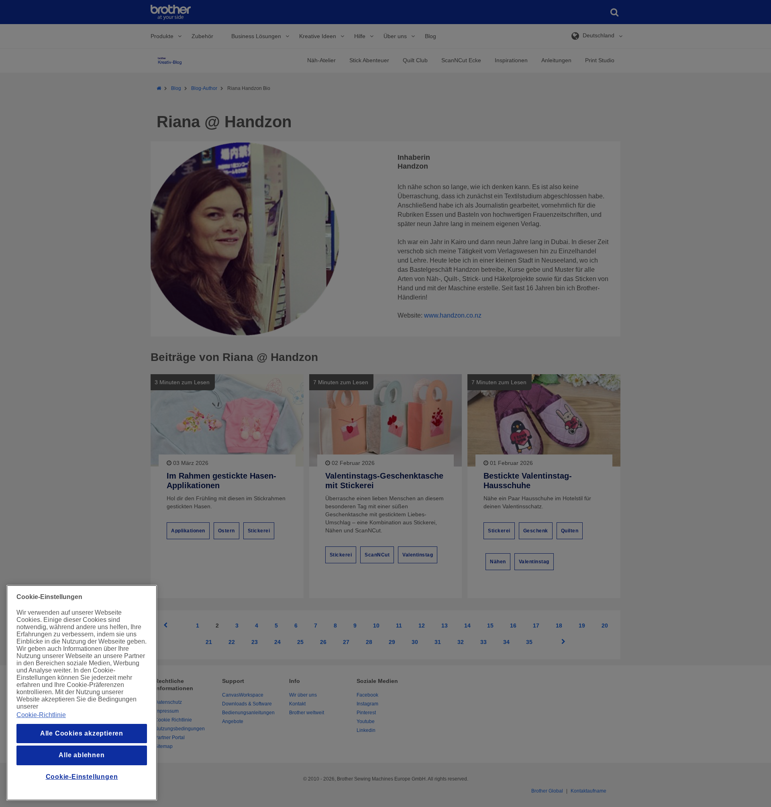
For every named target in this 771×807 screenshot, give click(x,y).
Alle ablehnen (81, 755)
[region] (81, 693)
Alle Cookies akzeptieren (81, 733)
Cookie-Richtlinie (41, 714)
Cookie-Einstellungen (82, 776)
